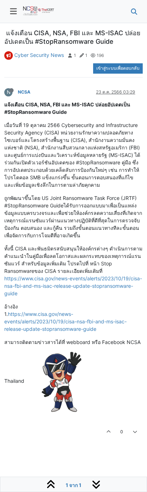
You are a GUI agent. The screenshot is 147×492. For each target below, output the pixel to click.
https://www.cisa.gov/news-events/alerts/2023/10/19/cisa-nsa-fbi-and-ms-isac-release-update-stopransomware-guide (73, 285)
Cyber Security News (39, 55)
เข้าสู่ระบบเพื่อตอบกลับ (118, 68)
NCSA (24, 92)
